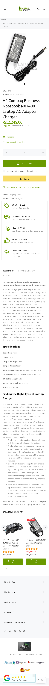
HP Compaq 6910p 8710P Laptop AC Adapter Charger (36, 543)
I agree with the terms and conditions (21, 171)
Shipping (6, 125)
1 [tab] (24, 84)
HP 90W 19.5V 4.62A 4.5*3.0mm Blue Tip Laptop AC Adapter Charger (11, 544)
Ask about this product (16, 142)
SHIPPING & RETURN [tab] (26, 271)
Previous (4, 527)
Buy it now (24, 179)
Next (45, 527)
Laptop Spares (16, 195)
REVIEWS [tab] (6, 275)
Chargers (18, 198)
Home (3, 19)
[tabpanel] (24, 57)
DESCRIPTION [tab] (8, 271)
